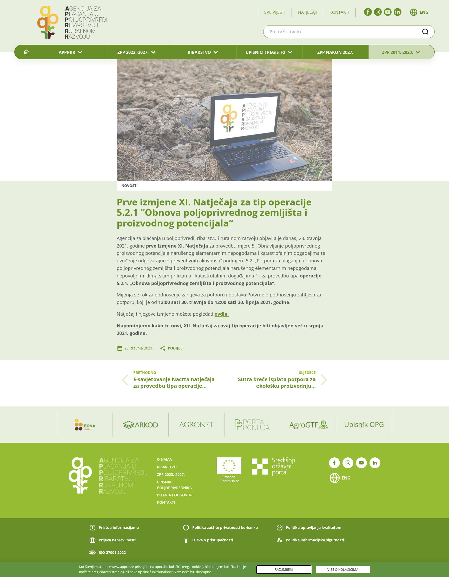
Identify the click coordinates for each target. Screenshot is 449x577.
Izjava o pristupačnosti (212, 539)
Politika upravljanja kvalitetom (313, 527)
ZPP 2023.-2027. (133, 52)
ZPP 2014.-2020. (397, 52)
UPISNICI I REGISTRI (265, 52)
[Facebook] (368, 12)
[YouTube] (388, 12)
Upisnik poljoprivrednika (174, 484)
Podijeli (176, 348)
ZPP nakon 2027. (335, 52)
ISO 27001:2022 (112, 552)
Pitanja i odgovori (175, 494)
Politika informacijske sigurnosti (315, 539)
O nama (164, 459)
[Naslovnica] (26, 52)
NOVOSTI (129, 185)
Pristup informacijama (119, 527)
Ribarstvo (167, 466)
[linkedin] (397, 12)
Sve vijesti (274, 12)
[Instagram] (378, 12)
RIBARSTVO (199, 52)
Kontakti (339, 12)
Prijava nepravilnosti (117, 539)
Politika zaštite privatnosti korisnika (225, 527)
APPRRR (67, 52)
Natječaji (307, 12)
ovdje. (222, 314)
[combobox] (349, 31)
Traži (425, 32)
